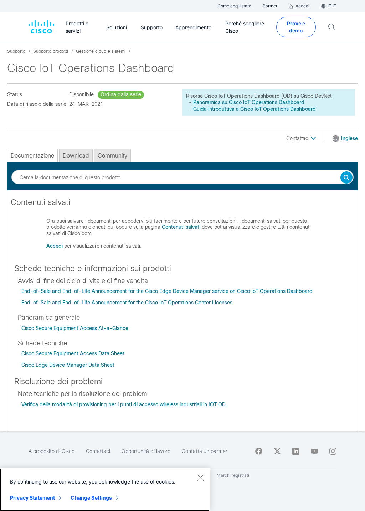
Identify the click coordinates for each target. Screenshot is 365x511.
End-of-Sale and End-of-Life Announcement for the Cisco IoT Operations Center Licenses (126, 302)
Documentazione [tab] (32, 156)
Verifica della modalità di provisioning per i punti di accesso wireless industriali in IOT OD (123, 404)
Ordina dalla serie (121, 94)
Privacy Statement (32, 498)
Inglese (349, 138)
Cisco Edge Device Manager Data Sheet (67, 365)
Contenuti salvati (181, 227)
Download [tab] (76, 156)
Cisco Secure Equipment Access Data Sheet (72, 353)
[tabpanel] (182, 226)
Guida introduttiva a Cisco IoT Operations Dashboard (254, 109)
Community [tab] (112, 156)
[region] (105, 489)
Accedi (54, 246)
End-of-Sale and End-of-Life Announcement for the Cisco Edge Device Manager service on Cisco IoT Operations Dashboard (167, 291)
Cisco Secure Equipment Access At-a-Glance (74, 328)
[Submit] (346, 178)
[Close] (200, 477)
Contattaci (298, 138)
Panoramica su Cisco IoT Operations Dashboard (248, 102)
